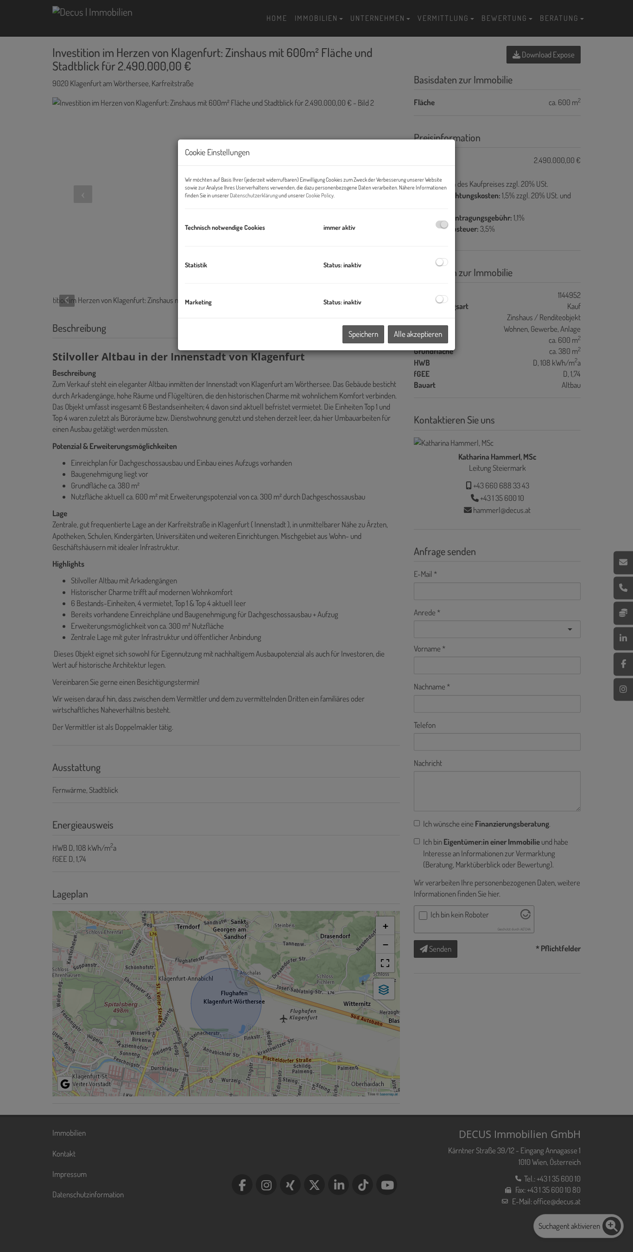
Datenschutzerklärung (254, 195)
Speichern (363, 334)
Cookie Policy (320, 195)
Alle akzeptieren (418, 334)
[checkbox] (442, 224)
